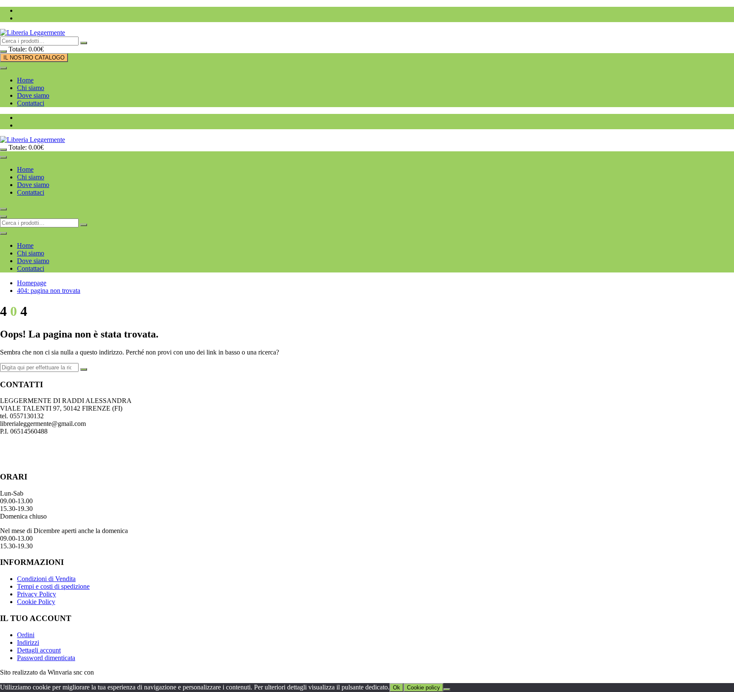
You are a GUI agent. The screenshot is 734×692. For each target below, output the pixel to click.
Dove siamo (33, 95)
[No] (446, 689)
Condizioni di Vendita (46, 578)
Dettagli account (39, 650)
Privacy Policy (36, 594)
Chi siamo (30, 87)
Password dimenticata (46, 657)
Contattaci (30, 103)
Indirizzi (28, 642)
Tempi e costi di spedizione (53, 586)
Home (25, 80)
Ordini (25, 634)
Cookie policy (423, 687)
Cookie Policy (36, 601)
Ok (396, 687)
